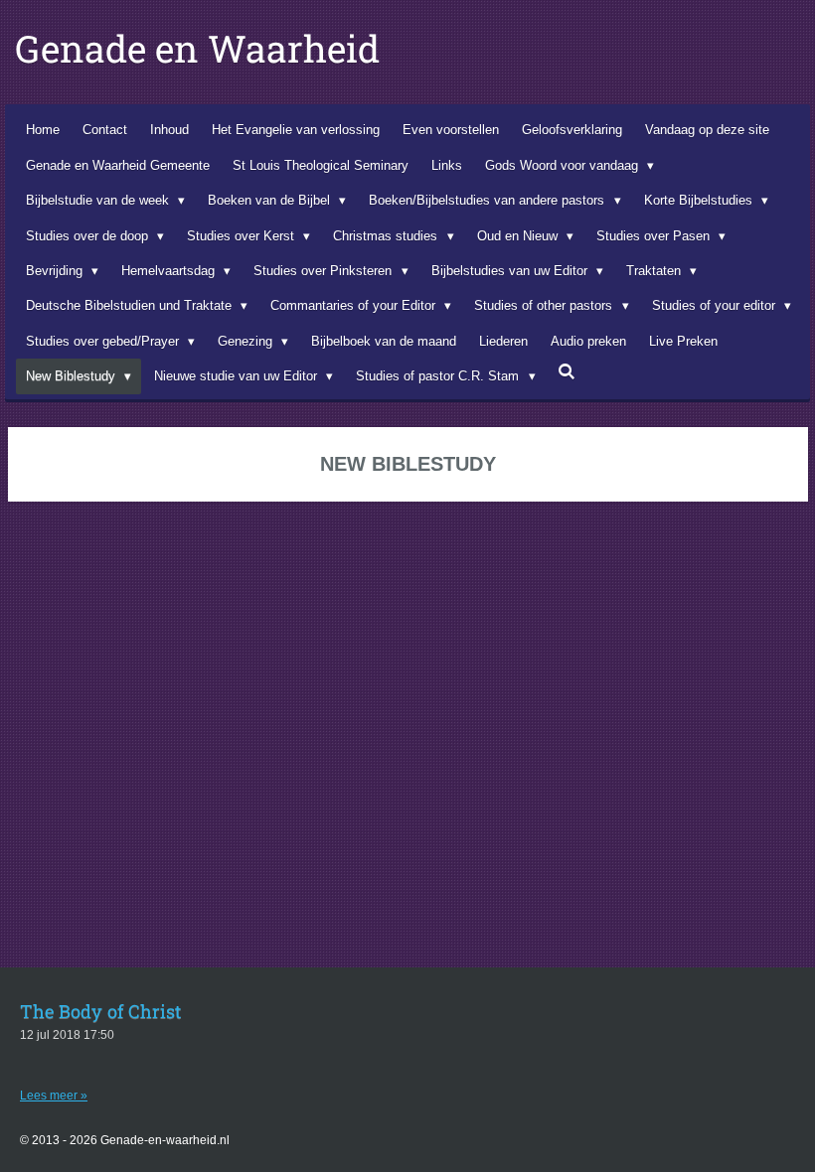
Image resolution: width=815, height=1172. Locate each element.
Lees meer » (53, 1095)
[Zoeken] (567, 372)
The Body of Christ (101, 1011)
